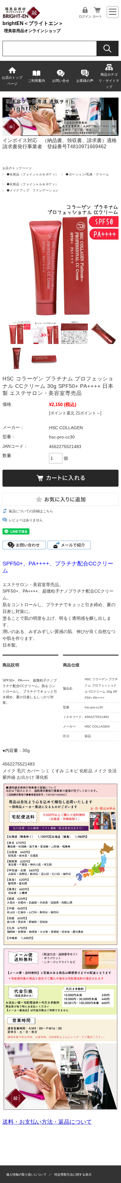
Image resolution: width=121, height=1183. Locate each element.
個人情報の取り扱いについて (26, 1174)
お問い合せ (60, 80)
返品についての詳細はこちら (31, 511)
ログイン (85, 16)
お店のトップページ (12, 81)
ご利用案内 (36, 80)
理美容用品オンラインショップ (32, 30)
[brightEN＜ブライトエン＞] (21, 17)
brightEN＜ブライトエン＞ (32, 23)
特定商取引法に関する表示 (73, 1174)
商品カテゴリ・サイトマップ (109, 81)
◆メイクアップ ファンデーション (33, 190)
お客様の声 (84, 80)
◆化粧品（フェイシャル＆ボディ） (33, 174)
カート (97, 16)
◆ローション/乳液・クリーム (87, 174)
